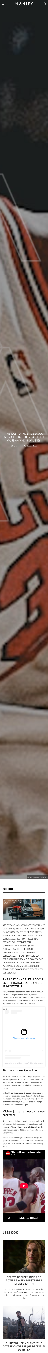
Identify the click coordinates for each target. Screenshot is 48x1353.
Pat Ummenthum (30, 445)
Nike (12, 1127)
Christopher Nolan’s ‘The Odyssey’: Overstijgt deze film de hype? (24, 1346)
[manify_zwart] (24, 3)
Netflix (40, 1140)
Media (8, 889)
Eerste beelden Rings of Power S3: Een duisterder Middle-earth (24, 1280)
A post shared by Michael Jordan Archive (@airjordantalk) (25, 1063)
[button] (2, 4)
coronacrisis (17, 1082)
